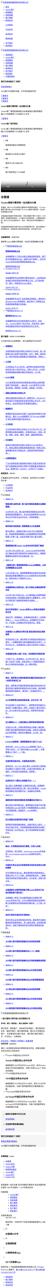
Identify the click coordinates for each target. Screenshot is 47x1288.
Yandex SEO (10, 1177)
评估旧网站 (10, 1119)
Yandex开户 (10, 1175)
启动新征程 (10, 1129)
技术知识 (9, 34)
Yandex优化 (10, 1164)
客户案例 (9, 18)
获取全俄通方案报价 (9, 1141)
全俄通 (8, 1161)
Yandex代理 (10, 1167)
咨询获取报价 (6, 87)
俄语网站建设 (10, 1169)
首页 (7, 7)
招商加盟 (9, 15)
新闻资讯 (9, 20)
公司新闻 (9, 25)
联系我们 (9, 46)
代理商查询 (10, 76)
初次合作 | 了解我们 (9, 1041)
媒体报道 (9, 39)
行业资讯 (9, 29)
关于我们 (9, 43)
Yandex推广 (10, 10)
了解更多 (4, 96)
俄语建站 (9, 12)
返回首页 (9, 55)
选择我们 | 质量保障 (25, 1041)
